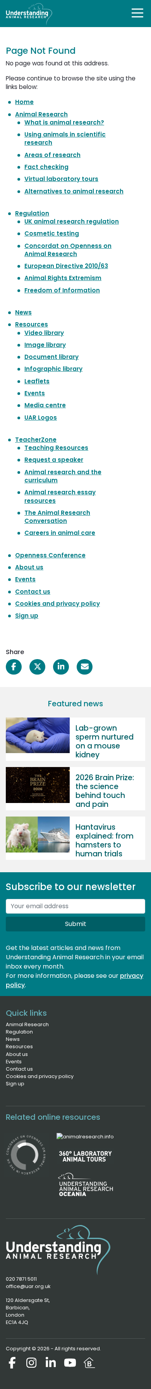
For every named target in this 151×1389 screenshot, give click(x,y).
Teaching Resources (56, 448)
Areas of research (52, 155)
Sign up (26, 616)
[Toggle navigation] (137, 13)
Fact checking (46, 167)
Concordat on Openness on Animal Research (68, 250)
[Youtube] (70, 1362)
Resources (31, 324)
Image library (45, 345)
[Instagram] (31, 1362)
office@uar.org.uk (28, 1286)
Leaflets (37, 381)
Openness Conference (50, 555)
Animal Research (41, 114)
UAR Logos (40, 417)
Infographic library (53, 369)
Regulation (32, 213)
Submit (75, 923)
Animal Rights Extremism (62, 278)
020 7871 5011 (21, 1279)
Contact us (32, 592)
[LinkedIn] (51, 1362)
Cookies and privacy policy (57, 604)
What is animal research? (64, 122)
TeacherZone (36, 440)
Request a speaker (53, 460)
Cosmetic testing (51, 233)
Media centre (45, 405)
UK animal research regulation (71, 221)
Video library (44, 333)
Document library (51, 357)
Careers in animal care (59, 533)
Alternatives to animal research (74, 191)
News (23, 312)
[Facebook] (12, 1362)
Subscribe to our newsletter (71, 887)
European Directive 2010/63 (66, 266)
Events (34, 393)
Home (24, 102)
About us (29, 567)
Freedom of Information (62, 290)
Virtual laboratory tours (61, 179)
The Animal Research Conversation (57, 517)
